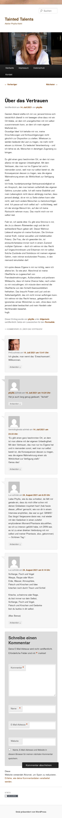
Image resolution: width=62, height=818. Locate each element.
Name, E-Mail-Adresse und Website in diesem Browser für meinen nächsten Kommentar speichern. (30, 754)
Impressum (24, 67)
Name (16, 708)
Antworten (15, 366)
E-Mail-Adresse (19, 724)
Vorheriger (11, 84)
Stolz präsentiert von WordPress (31, 811)
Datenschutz (39, 67)
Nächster (51, 84)
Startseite (9, 67)
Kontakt (8, 74)
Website (15, 740)
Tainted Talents (19, 19)
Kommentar (17, 667)
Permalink (50, 322)
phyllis (39, 107)
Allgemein (44, 319)
